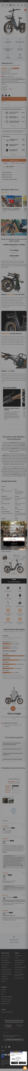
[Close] (25, 522)
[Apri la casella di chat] (25, 1068)
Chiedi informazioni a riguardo (22, 1063)
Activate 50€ (14, 543)
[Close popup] (26, 1052)
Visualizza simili (15, 1063)
